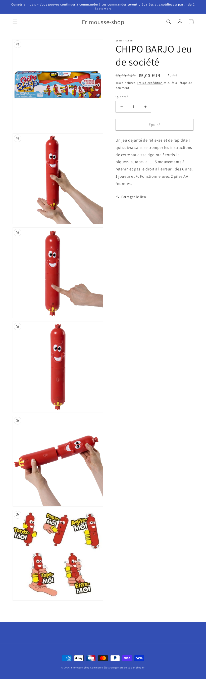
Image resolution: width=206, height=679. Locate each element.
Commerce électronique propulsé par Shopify (117, 667)
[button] (15, 21)
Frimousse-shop (80, 667)
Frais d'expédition (150, 83)
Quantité (122, 97)
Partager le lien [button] (133, 197)
